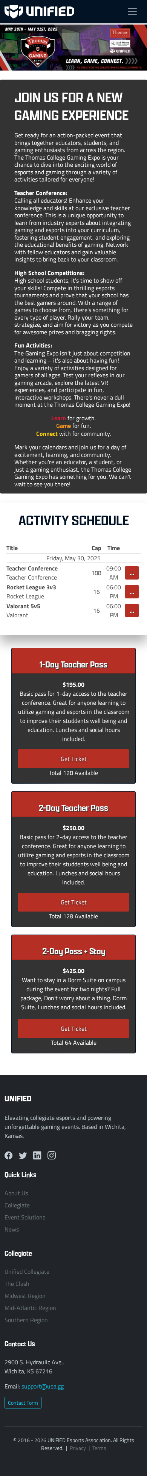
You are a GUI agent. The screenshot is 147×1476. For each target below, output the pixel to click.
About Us (16, 1193)
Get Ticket (74, 759)
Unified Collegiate (27, 1271)
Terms (99, 1447)
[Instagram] (51, 1155)
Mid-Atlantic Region (30, 1308)
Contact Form (23, 1402)
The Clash (17, 1283)
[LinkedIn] (37, 1155)
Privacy (78, 1447)
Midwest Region (25, 1296)
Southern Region (26, 1320)
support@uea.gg (42, 1386)
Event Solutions (25, 1217)
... (132, 572)
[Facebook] (9, 1155)
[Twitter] (23, 1155)
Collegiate (17, 1205)
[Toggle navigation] (132, 12)
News (12, 1229)
